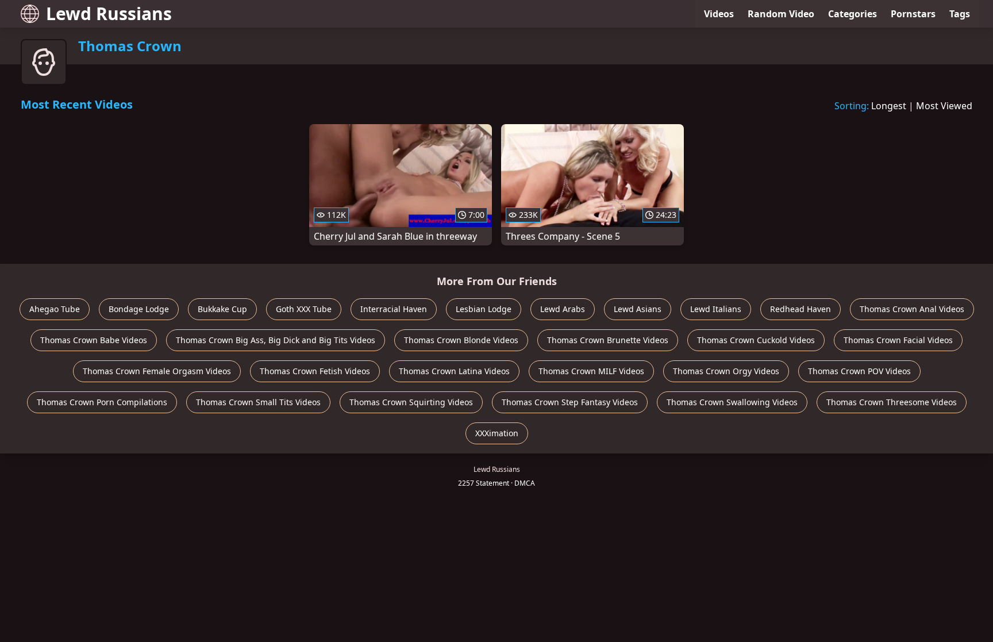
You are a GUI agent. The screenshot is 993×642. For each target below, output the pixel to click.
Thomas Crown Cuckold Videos (756, 340)
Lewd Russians (109, 13)
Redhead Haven (800, 308)
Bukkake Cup (222, 308)
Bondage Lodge (139, 308)
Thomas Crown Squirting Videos (411, 402)
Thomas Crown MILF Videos (591, 371)
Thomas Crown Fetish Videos (315, 371)
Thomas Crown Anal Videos (912, 308)
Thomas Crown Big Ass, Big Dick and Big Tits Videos (275, 340)
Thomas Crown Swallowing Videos (732, 402)
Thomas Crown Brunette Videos (607, 340)
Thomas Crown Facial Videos (898, 340)
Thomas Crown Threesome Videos (891, 402)
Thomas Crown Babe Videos (93, 340)
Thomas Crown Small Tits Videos (258, 402)
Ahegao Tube (54, 308)
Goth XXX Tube (304, 308)
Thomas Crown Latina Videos (454, 371)
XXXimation (496, 433)
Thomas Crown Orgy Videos (726, 371)
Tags (959, 13)
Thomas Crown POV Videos (859, 371)
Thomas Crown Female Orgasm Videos (157, 371)
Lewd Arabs (562, 308)
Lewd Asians (637, 308)
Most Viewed (944, 105)
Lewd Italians (715, 308)
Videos (719, 13)
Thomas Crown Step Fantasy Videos (570, 402)
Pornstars (913, 13)
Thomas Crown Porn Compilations (102, 402)
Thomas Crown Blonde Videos (461, 340)
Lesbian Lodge (483, 308)
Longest (888, 105)
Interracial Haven (393, 308)
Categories (852, 13)
